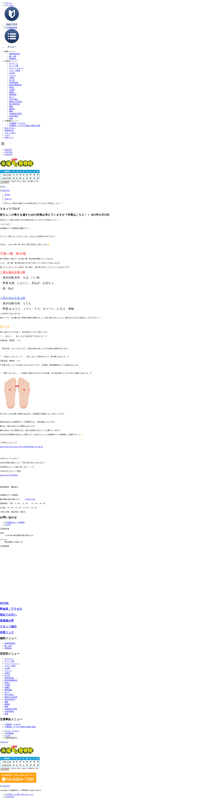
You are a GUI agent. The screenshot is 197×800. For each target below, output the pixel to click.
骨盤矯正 (12, 59)
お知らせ (8, 199)
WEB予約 (8, 155)
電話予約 (8, 150)
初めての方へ (10, 128)
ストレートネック (16, 68)
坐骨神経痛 (13, 83)
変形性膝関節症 (15, 85)
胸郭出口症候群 (15, 102)
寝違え (12, 87)
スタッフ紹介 (10, 133)
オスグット (13, 63)
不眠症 (12, 78)
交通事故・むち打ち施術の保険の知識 (24, 126)
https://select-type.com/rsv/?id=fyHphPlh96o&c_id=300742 (21, 447)
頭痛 (11, 118)
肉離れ (12, 92)
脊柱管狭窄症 (14, 104)
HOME (7, 195)
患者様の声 (9, 130)
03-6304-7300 (30, 499)
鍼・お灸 (12, 56)
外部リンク (9, 138)
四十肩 (12, 80)
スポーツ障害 (14, 71)
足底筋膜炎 (13, 116)
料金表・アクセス (11, 608)
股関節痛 (12, 94)
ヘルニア (12, 75)
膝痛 (11, 111)
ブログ (7, 135)
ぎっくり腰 (13, 66)
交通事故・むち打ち (17, 123)
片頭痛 (12, 90)
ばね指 (12, 73)
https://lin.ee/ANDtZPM (8, 475)
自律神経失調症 (15, 114)
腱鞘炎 (12, 109)
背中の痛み (13, 99)
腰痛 (11, 106)
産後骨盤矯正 (14, 54)
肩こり (12, 97)
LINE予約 (8, 152)
